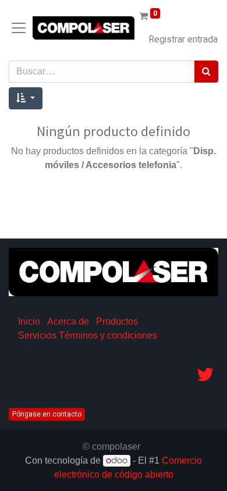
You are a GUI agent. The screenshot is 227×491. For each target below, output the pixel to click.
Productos (117, 321)
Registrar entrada (183, 40)
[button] (25, 98)
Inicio (29, 321)
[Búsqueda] (206, 72)
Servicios (37, 335)
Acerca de (68, 321)
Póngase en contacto (46, 414)
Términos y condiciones (108, 335)
